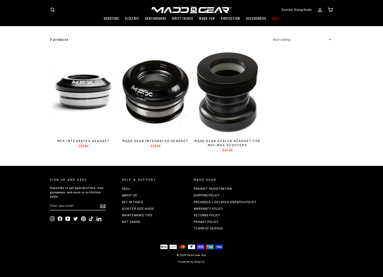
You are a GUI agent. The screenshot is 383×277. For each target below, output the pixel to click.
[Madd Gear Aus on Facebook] (60, 218)
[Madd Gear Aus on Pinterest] (83, 218)
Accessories (256, 19)
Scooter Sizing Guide (297, 9)
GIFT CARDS (131, 222)
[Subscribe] (103, 206)
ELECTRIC (132, 19)
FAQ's (126, 188)
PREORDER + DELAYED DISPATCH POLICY (225, 202)
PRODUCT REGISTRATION (213, 188)
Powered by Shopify (191, 261)
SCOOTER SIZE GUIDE (138, 208)
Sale (275, 19)
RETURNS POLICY (207, 215)
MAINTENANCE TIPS (137, 215)
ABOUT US (129, 195)
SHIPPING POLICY (207, 195)
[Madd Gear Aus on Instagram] (52, 218)
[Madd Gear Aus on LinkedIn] (99, 218)
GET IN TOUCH (132, 202)
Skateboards (155, 19)
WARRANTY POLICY (208, 208)
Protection (230, 19)
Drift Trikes (182, 19)
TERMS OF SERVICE (208, 228)
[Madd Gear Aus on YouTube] (67, 218)
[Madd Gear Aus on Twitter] (75, 218)
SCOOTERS (111, 19)
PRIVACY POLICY (206, 222)
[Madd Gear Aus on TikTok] (91, 218)
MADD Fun (207, 19)
